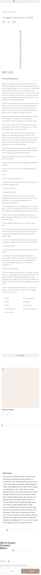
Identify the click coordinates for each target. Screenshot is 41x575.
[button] (20, 1)
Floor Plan (20, 355)
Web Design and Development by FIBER (13, 565)
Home (4, 12)
